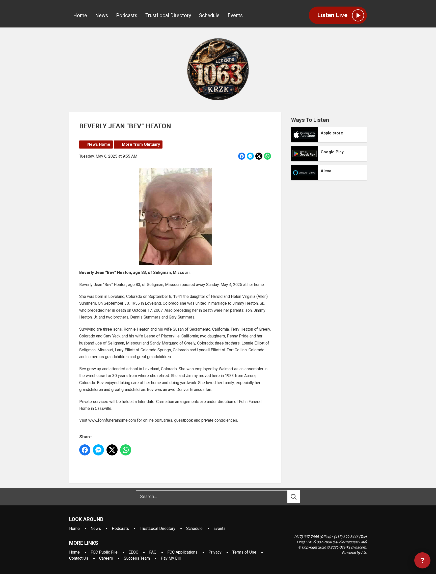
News (101, 15)
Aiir (363, 553)
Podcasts (126, 15)
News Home (98, 144)
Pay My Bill (171, 558)
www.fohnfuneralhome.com (112, 420)
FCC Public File (104, 552)
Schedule (209, 15)
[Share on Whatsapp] (267, 156)
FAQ (152, 552)
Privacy (215, 552)
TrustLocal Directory (168, 15)
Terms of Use (244, 552)
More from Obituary (141, 144)
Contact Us (78, 558)
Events (235, 15)
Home (80, 15)
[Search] (298, 496)
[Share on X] (258, 156)
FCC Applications (182, 552)
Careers (106, 558)
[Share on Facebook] (241, 156)
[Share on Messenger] (250, 156)
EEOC (133, 552)
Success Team (137, 558)
